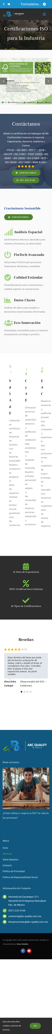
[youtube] (9, 4)
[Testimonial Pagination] (21, 692)
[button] (3, 81)
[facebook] (4, 4)
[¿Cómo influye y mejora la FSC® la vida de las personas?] (26, 788)
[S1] (26, 81)
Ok (35, 1026)
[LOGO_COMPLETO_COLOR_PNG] (14, 11)
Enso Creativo (22, 944)
